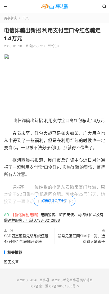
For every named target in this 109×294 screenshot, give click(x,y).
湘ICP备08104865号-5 (62, 286)
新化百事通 (71, 280)
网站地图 (86, 280)
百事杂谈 (10, 18)
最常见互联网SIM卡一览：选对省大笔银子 (81, 239)
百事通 (54, 6)
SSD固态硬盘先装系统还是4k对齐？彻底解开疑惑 (26, 239)
